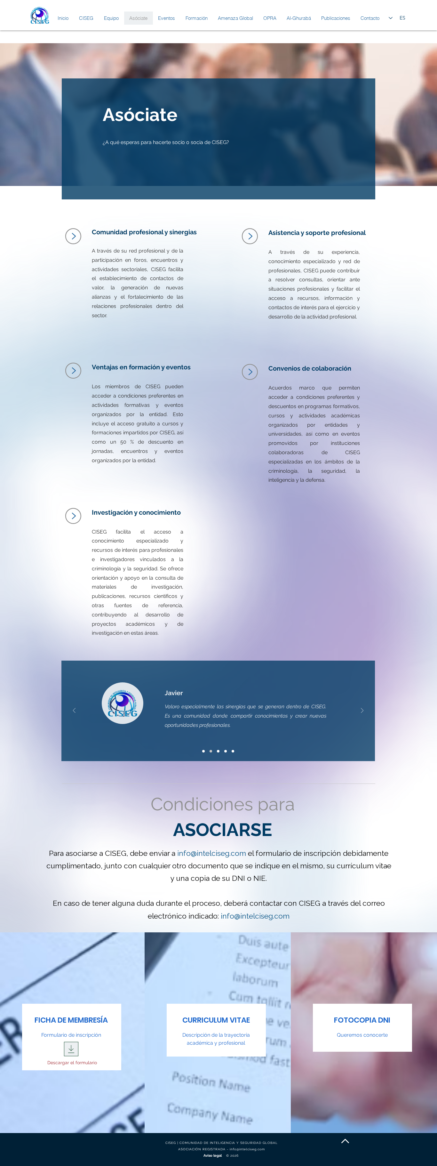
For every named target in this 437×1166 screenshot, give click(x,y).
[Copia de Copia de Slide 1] (218, 751)
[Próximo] (362, 711)
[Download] (71, 1049)
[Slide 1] (203, 751)
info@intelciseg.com (211, 853)
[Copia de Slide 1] (211, 751)
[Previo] (74, 711)
